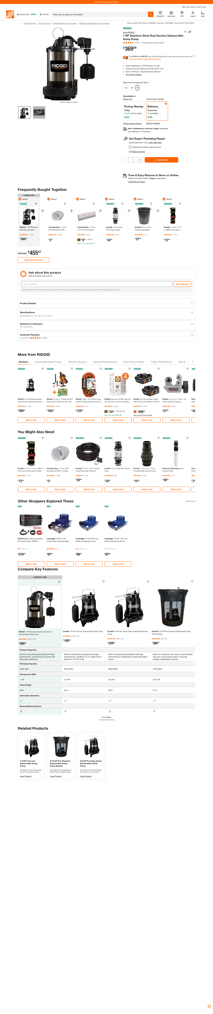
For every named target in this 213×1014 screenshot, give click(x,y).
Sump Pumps (45, 23)
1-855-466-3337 (155, 142)
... (20, 24)
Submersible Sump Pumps (65, 23)
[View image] (24, 112)
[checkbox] (130, 147)
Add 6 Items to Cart (33, 260)
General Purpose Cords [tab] (105, 361)
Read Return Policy (136, 181)
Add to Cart (162, 160)
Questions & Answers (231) (153, 43)
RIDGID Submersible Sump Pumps (94, 23)
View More (106, 717)
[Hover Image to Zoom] (69, 64)
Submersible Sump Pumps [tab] (48, 361)
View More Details (134, 74)
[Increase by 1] (140, 160)
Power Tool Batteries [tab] (161, 361)
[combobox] (100, 14)
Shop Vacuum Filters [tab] (134, 361)
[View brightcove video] (39, 112)
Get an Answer (182, 284)
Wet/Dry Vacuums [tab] (77, 361)
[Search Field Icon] (150, 14)
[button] (106, 303)
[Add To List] (185, 32)
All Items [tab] (23, 361)
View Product (26, 776)
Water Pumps (30, 23)
